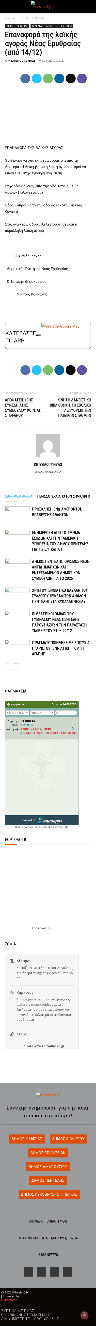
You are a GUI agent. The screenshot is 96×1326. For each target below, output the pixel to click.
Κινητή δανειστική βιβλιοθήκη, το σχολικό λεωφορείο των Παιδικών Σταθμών (70, 408)
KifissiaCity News (23, 60)
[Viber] (82, 78)
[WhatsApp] (48, 78)
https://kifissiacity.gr (48, 471)
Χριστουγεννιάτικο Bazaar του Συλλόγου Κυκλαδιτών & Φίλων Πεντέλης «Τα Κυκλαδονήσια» (60, 596)
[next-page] (16, 666)
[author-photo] (48, 457)
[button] (8, 6)
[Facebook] (25, 78)
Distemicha (9, 1300)
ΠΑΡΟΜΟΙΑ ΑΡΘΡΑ (18, 496)
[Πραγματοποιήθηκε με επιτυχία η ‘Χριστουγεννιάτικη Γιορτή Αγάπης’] (17, 648)
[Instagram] (41, 1272)
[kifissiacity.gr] (48, 1095)
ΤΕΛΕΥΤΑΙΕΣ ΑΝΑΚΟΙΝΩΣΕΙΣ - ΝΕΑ (52, 26)
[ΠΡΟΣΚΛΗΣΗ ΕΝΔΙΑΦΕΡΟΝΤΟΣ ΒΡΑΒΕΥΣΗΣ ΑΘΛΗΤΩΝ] (17, 514)
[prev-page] (8, 666)
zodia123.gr (55, 1046)
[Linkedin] (59, 78)
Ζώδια (28, 1046)
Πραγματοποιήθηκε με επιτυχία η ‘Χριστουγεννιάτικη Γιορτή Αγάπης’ (61, 648)
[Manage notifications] (84, 1315)
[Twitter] (37, 78)
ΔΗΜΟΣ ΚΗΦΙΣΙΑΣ (33, 18)
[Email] (71, 78)
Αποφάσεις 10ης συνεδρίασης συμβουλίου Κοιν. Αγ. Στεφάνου (23, 408)
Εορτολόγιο (41, 928)
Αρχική (10, 18)
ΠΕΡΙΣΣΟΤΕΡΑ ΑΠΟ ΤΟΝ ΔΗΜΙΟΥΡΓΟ (63, 496)
